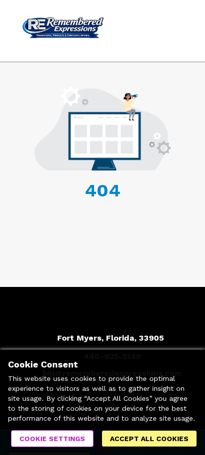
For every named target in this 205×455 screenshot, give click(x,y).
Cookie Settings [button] (52, 439)
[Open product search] (157, 31)
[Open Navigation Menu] (177, 31)
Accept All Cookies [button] (149, 439)
